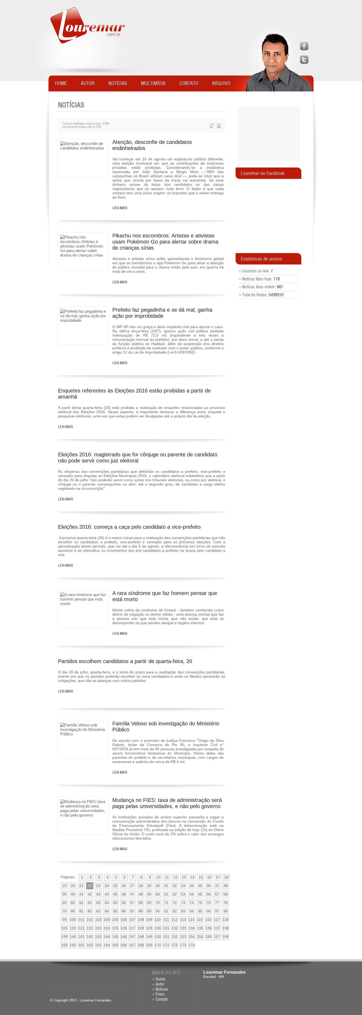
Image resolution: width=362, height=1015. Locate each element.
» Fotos (158, 994)
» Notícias (160, 989)
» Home (158, 979)
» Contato (160, 999)
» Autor (158, 984)
